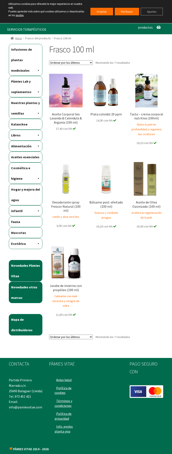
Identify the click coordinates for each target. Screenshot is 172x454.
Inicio (18, 38)
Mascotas (18, 233)
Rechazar (127, 11)
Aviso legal (64, 380)
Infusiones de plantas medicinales (21, 60)
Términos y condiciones (63, 403)
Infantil (17, 211)
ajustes (19, 15)
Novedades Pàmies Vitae (25, 270)
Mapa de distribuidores (22, 324)
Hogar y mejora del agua (25, 194)
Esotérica (18, 244)
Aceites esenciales (25, 157)
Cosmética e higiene (20, 173)
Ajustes (151, 11)
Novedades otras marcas (24, 292)
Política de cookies (63, 390)
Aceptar (102, 11)
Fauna (15, 222)
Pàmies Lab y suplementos (21, 86)
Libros (16, 135)
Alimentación (21, 146)
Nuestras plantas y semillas (25, 108)
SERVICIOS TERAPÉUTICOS (26, 29)
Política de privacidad (63, 416)
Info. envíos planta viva (64, 428)
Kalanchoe (19, 124)
